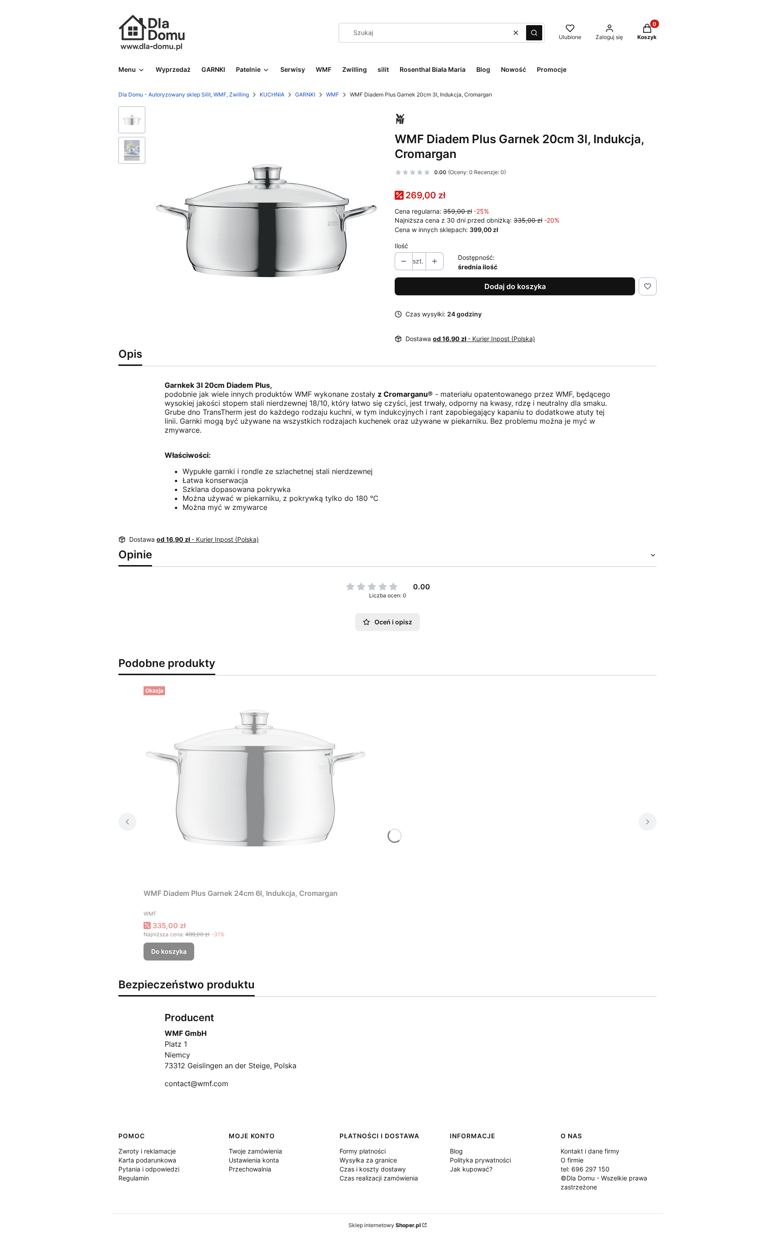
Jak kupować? (471, 1169)
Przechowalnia (250, 1169)
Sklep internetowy (384, 1225)
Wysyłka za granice (368, 1160)
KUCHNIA (272, 94)
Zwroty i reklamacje (147, 1151)
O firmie (572, 1160)
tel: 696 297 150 (585, 1169)
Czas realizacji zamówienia (379, 1178)
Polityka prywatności (480, 1160)
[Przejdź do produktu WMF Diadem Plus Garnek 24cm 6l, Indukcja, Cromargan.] (256, 784)
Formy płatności (363, 1151)
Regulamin (133, 1178)
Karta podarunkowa (147, 1160)
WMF (332, 94)
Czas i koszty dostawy (373, 1169)
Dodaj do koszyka (515, 286)
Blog (456, 1151)
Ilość (401, 246)
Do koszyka (169, 951)
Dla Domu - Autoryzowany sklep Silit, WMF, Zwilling (183, 94)
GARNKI (305, 94)
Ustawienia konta (254, 1160)
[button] (534, 32)
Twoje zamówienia (255, 1151)
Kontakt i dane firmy (590, 1151)
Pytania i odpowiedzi (148, 1169)
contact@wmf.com (196, 1083)
